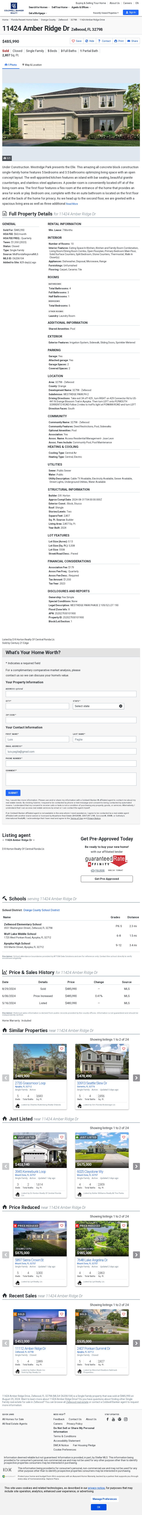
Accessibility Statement (67, 1440)
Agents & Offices (80, 7)
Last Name (79, 734)
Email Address (14, 746)
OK (98, 1507)
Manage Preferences (105, 1499)
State (76, 701)
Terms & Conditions (65, 1436)
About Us (115, 3)
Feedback (59, 1419)
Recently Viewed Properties (105, 13)
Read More (72, 203)
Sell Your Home (60, 7)
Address (14, 688)
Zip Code (11, 715)
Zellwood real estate (77, 1402)
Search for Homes (38, 7)
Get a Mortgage (37, 13)
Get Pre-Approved (107, 879)
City (8, 701)
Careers (127, 3)
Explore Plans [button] (52, 1479)
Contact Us (75, 1419)
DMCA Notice (61, 1445)
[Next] (136, 1077)
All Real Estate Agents (14, 1423)
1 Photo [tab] (12, 64)
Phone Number (14, 758)
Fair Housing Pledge (84, 1445)
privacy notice (96, 1488)
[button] (131, 12)
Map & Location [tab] (33, 64)
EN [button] (137, 3)
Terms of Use (76, 818)
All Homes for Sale (13, 1419)
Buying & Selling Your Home (91, 3)
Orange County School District (41, 910)
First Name (12, 734)
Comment (11, 770)
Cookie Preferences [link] (65, 1449)
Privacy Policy (74, 1423)
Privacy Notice (94, 818)
